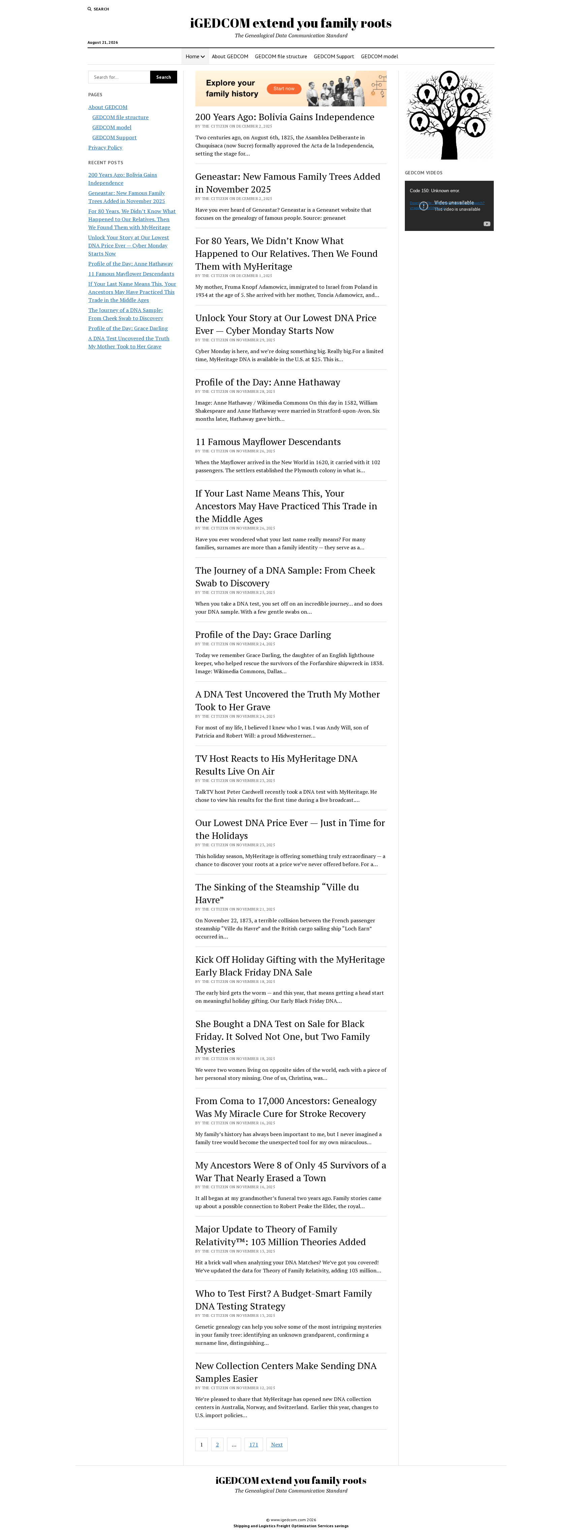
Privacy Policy (105, 147)
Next (277, 1444)
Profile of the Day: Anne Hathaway (130, 263)
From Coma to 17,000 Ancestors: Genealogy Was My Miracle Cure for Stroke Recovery (286, 1107)
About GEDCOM (230, 56)
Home (192, 56)
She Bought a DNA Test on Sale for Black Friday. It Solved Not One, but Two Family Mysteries (282, 1036)
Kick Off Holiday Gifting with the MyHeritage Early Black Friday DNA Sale (290, 965)
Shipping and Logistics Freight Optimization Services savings (291, 1525)
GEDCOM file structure (281, 56)
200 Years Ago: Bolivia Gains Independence (285, 116)
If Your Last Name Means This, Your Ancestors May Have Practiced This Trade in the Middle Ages (132, 292)
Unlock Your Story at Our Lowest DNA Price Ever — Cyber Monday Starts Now (128, 245)
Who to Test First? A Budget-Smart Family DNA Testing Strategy (283, 1299)
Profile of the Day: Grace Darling (128, 328)
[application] (449, 206)
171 (253, 1444)
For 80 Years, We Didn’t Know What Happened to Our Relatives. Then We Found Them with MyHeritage (132, 219)
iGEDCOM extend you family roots (291, 22)
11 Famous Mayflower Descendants (131, 273)
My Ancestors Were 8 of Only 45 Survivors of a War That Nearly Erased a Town (290, 1171)
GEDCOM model (379, 56)
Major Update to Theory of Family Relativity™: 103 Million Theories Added (280, 1235)
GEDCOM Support (334, 56)
